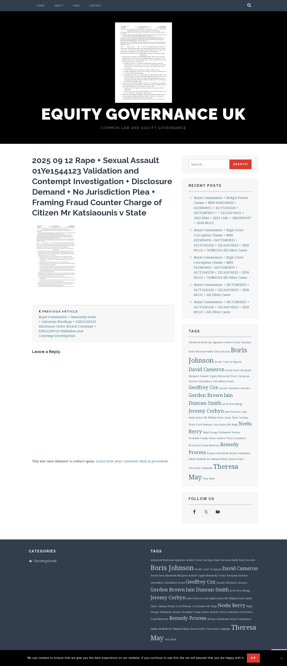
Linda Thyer (231, 417)
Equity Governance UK (143, 114)
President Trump (198, 438)
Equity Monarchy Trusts (223, 376)
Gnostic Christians (229, 388)
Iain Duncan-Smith (207, 589)
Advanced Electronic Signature (206, 342)
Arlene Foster (232, 342)
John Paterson (233, 411)
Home (40, 5)
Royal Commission (239, 453)
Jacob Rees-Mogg (232, 403)
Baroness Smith (204, 351)
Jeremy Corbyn (206, 410)
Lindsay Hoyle (166, 606)
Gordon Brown (206, 395)
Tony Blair (209, 478)
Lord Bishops (204, 424)
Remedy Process (188, 618)
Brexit (218, 361)
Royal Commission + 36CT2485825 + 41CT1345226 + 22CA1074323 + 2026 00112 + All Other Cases (221, 289)
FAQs (76, 5)
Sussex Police (236, 459)
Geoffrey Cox (203, 387)
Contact (95, 5)
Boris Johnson (172, 567)
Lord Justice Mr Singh (225, 424)
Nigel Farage (210, 432)
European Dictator (237, 575)
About (58, 5)
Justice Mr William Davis (210, 417)
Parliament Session (229, 432)
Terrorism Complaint (200, 468)
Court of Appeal (232, 361)
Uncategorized (45, 561)
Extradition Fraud (223, 381)
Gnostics (245, 388)
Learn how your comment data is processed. (132, 461)
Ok (253, 658)
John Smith (210, 598)
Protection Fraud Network (204, 445)
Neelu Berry (232, 605)
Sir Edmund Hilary (217, 459)
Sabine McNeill (197, 459)
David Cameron (206, 369)
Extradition (205, 381)
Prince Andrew (217, 438)
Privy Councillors (236, 438)
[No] (281, 658)
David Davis (232, 370)
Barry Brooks (222, 351)
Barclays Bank (211, 560)
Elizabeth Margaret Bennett (181, 575)
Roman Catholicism (217, 453)
